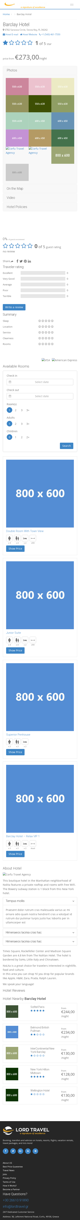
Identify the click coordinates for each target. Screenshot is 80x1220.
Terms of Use (9, 1181)
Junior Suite (13, 632)
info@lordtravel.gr (15, 1206)
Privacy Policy (9, 1178)
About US (7, 1162)
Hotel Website (29, 34)
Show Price (15, 548)
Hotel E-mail (11, 34)
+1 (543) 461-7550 (50, 34)
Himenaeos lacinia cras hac (24, 932)
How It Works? (10, 1185)
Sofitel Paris (37, 1006)
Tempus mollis (15, 901)
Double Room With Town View (25, 531)
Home (6, 14)
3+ (27, 410)
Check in (12, 375)
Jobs (5, 1174)
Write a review (14, 307)
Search (66, 446)
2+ (27, 437)
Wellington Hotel (40, 1090)
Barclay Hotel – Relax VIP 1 (23, 836)
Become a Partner (11, 1189)
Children (12, 431)
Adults (11, 417)
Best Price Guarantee (13, 1166)
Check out (13, 390)
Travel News (8, 1170)
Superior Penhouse (18, 734)
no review (9, 251)
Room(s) (12, 404)
